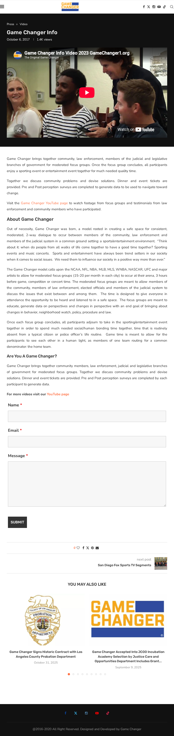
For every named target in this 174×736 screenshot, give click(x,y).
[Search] (171, 6)
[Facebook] (144, 6)
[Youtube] (159, 6)
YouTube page (58, 394)
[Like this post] (78, 548)
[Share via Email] (97, 548)
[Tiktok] (164, 6)
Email (15, 430)
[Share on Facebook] (83, 548)
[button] (13, 634)
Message (18, 455)
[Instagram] (153, 6)
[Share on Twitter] (87, 548)
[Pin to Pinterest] (92, 548)
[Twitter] (148, 6)
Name (15, 405)
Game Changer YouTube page (44, 203)
